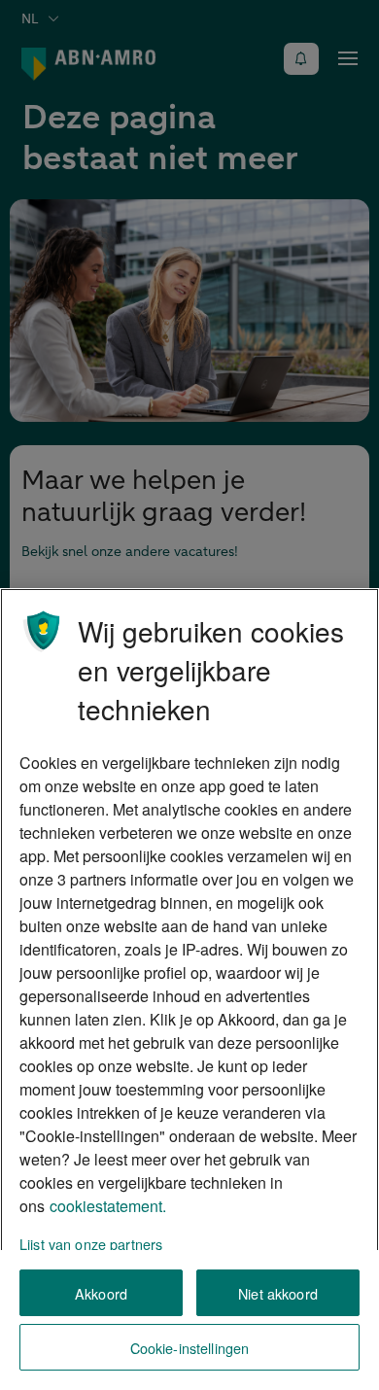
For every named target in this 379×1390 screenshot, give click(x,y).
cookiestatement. (108, 1206)
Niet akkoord (278, 1293)
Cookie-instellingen (190, 1348)
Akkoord (101, 1293)
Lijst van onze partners (90, 1244)
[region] (189, 989)
